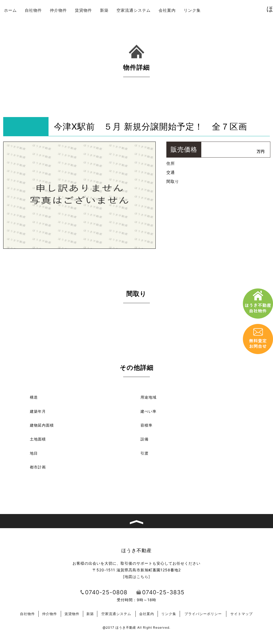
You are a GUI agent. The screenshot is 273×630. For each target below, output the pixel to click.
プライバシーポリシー (203, 614)
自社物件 (33, 10)
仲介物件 (58, 10)
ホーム (10, 10)
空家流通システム (134, 10)
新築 (104, 10)
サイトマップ (241, 614)
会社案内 (167, 10)
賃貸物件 (83, 10)
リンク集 (192, 10)
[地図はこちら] (136, 576)
